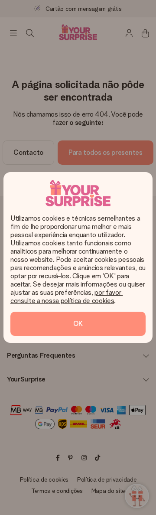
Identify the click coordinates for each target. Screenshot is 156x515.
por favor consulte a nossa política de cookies (66, 296)
